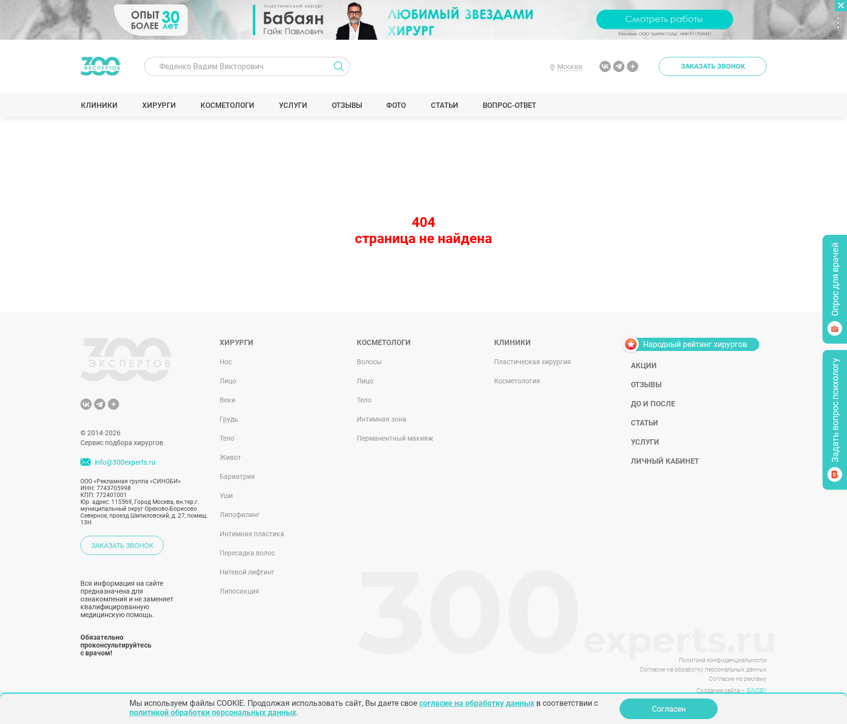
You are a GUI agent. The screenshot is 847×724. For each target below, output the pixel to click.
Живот (230, 457)
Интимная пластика (252, 534)
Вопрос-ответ (509, 105)
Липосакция (239, 591)
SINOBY (757, 690)
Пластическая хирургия (532, 362)
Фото (395, 105)
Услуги (293, 105)
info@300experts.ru (125, 463)
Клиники (99, 105)
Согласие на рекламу (738, 678)
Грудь (229, 419)
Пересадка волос (247, 553)
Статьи (444, 105)
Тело (227, 438)
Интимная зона (381, 419)
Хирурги (158, 105)
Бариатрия (237, 476)
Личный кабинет (665, 461)
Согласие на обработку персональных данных (703, 669)
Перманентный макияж (395, 438)
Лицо (228, 381)
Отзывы (347, 105)
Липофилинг (240, 515)
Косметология (517, 381)
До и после (653, 403)
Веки (227, 400)
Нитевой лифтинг (247, 572)
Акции (644, 365)
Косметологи (226, 105)
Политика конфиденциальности (723, 660)
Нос (226, 362)
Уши (226, 495)
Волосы (369, 362)
